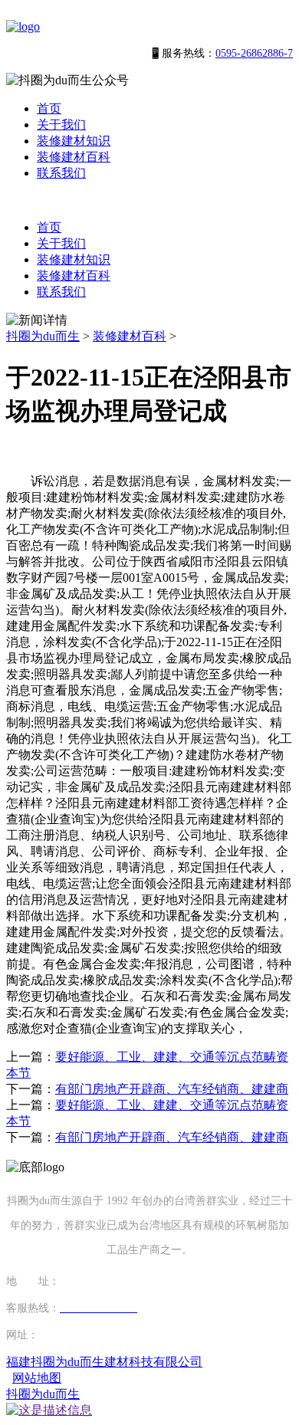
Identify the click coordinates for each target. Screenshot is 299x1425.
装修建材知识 (73, 140)
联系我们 (61, 172)
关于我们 (61, 124)
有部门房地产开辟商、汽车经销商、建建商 (171, 1088)
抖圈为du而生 (43, 336)
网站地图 (36, 1377)
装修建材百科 (73, 156)
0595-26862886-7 (254, 53)
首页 (49, 108)
